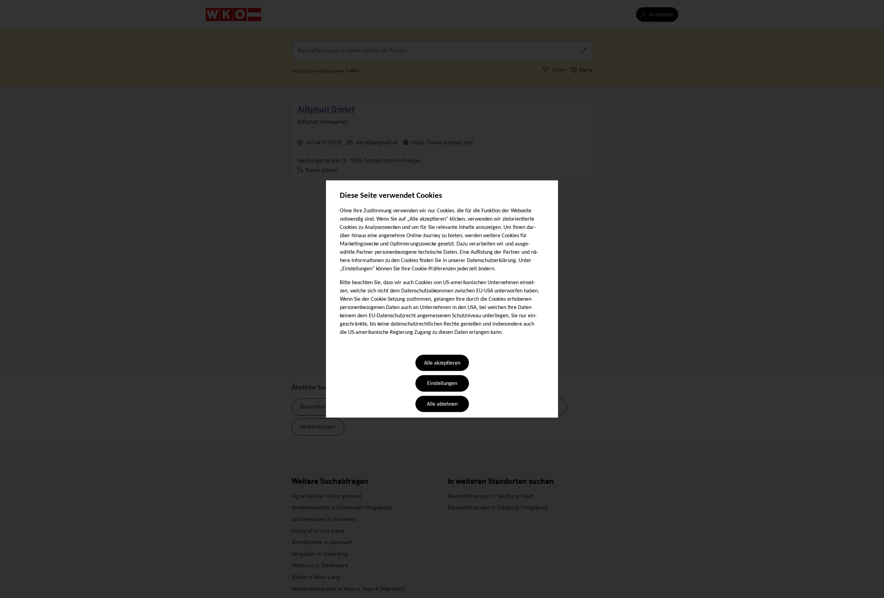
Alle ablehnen (442, 404)
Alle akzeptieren (442, 363)
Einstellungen (442, 384)
